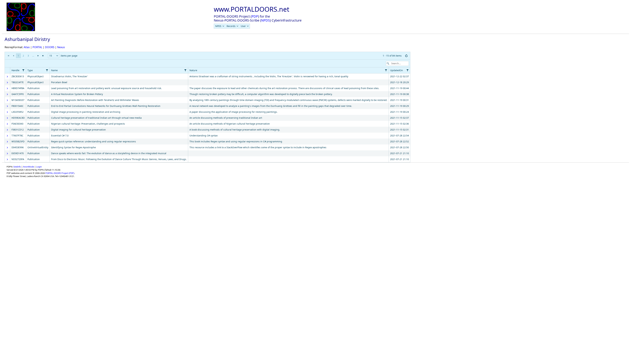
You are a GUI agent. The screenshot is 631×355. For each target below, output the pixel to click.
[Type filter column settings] (47, 70)
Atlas (27, 47)
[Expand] (7, 76)
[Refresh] (406, 55)
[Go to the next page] (38, 55)
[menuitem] (219, 26)
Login (39, 166)
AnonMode (28, 166)
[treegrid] (207, 114)
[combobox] (53, 55)
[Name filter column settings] (185, 70)
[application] (207, 56)
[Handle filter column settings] (23, 70)
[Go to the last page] (43, 55)
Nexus (61, 47)
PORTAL (37, 47)
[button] (57, 55)
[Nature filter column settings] (386, 70)
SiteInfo (17, 166)
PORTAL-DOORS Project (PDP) (59, 173)
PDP (255, 16)
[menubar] (232, 26)
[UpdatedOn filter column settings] (407, 70)
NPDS (265, 20)
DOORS (49, 47)
